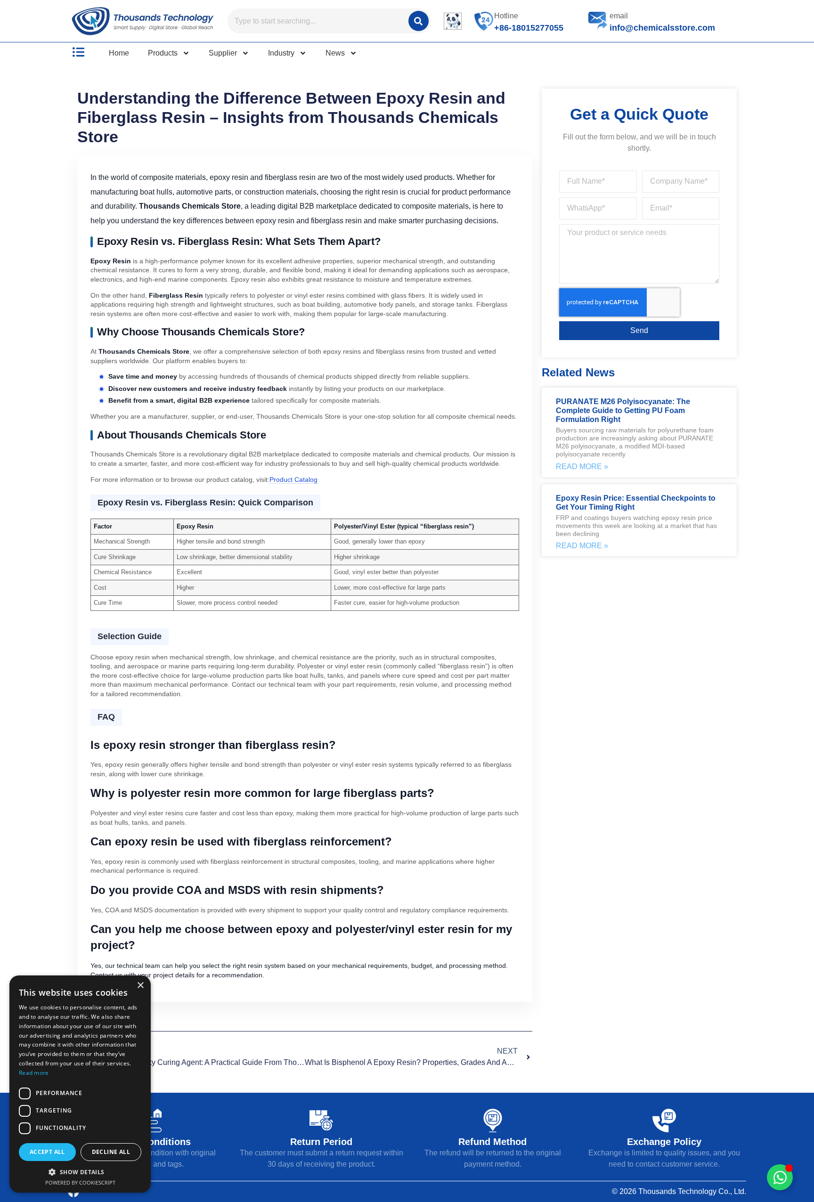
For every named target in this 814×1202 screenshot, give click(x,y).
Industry (281, 53)
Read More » (582, 467)
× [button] (140, 985)
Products (163, 53)
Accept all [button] (47, 1152)
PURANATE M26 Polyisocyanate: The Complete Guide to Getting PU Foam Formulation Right (623, 410)
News (335, 53)
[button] (80, 1172)
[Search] (418, 21)
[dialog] (80, 1084)
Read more (34, 1073)
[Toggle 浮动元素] (780, 1177)
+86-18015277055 (528, 27)
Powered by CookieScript (80, 1182)
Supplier (223, 53)
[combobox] (317, 21)
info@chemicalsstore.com (662, 27)
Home (119, 53)
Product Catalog (293, 479)
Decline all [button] (111, 1152)
